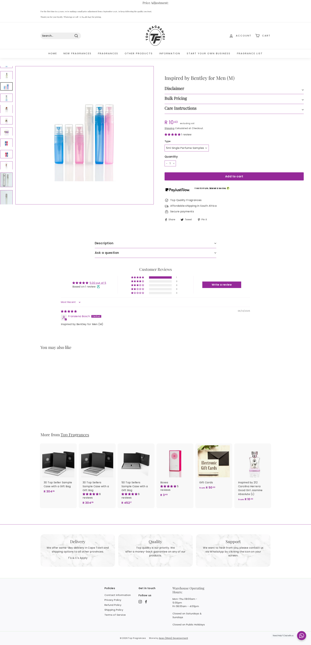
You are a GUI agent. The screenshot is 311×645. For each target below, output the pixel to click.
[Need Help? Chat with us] (301, 635)
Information (169, 53)
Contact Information (117, 595)
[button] (173, 134)
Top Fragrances (75, 434)
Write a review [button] (222, 285)
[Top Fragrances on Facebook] (146, 602)
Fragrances (108, 53)
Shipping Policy (113, 609)
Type (168, 141)
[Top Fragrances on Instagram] (140, 602)
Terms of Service (115, 614)
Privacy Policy (112, 600)
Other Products (139, 53)
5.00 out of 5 (98, 283)
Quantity (171, 157)
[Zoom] (85, 135)
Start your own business (208, 53)
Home (52, 53)
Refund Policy (112, 605)
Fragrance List (250, 53)
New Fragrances (77, 53)
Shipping (169, 128)
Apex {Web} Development (173, 638)
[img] (69, 311)
